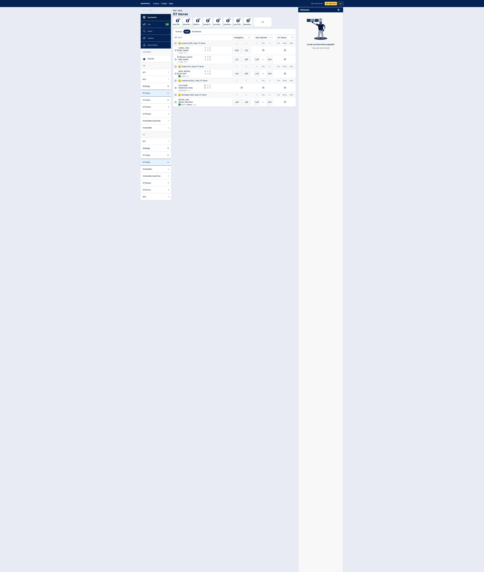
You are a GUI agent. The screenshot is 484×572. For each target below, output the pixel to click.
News (171, 3)
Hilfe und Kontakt (317, 3)
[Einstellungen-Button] (338, 9)
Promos (156, 3)
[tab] (178, 32)
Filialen (164, 3)
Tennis (180, 10)
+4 (263, 22)
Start (174, 10)
